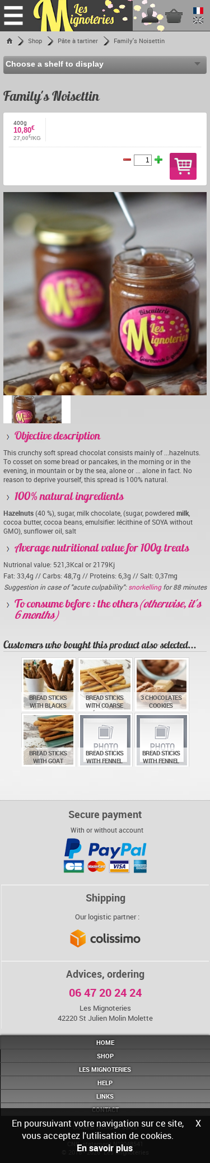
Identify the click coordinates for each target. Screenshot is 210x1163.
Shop (35, 40)
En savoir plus (105, 1148)
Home (105, 1042)
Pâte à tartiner (78, 40)
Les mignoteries (105, 1069)
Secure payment (105, 814)
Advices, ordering (105, 973)
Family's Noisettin (139, 40)
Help (105, 1082)
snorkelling (145, 586)
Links (105, 1096)
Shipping (105, 897)
